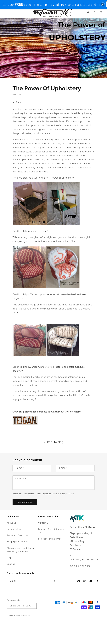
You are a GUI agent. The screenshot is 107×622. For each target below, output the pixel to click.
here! (78, 411)
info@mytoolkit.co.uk (87, 559)
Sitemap (11, 564)
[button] (6, 12)
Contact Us (43, 523)
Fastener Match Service (49, 539)
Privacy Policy (14, 529)
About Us (11, 523)
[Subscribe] (54, 581)
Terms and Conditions (17, 535)
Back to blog (55, 442)
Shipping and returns (17, 542)
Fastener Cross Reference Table (51, 531)
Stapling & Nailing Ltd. (22, 615)
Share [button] (18, 102)
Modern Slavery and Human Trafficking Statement (20, 550)
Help (9, 558)
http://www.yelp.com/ (35, 231)
